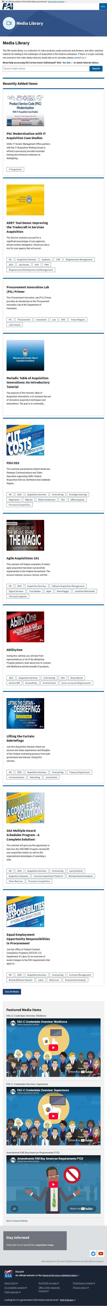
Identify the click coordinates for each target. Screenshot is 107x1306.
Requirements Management (79, 259)
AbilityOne (14, 650)
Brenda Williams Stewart (20, 980)
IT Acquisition (15, 169)
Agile (48, 591)
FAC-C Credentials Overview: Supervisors (27, 1084)
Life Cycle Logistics (18, 596)
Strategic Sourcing (78, 494)
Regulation (14, 499)
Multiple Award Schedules (81, 876)
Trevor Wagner (78, 319)
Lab (54, 319)
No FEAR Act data (48, 1283)
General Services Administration (59, 1275)
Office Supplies (77, 499)
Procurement (24, 319)
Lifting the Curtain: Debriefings (21, 738)
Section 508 (14, 683)
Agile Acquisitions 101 (23, 558)
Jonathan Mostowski (85, 591)
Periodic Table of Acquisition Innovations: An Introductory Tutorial (28, 382)
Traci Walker (35, 591)
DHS (63, 319)
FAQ (88, 1261)
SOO (37, 264)
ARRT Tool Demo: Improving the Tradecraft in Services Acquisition (27, 227)
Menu (103, 6)
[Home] (50, 6)
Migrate (29, 499)
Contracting (58, 494)
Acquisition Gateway (18, 876)
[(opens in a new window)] (8, 1273)
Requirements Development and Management (31, 269)
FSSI (63, 499)
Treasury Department (79, 772)
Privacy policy (80, 1288)
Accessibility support (14, 1288)
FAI (10, 259)
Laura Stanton (76, 870)
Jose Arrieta (51, 777)
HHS (63, 677)
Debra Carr (54, 980)
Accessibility (31, 683)
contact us (79, 57)
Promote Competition (19, 504)
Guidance (46, 259)
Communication (16, 777)
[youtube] (101, 1253)
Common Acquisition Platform (48, 876)
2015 (19, 494)
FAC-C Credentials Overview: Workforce (26, 1016)
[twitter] (93, 1253)
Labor (41, 980)
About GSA (10, 1283)
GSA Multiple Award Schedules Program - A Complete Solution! (23, 834)
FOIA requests (11, 1292)
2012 (11, 264)
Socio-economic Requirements (76, 683)
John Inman (14, 324)
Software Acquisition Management (68, 586)
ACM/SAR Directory (77, 1261)
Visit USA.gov (66, 1299)
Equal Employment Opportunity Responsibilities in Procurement (28, 938)
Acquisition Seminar (26, 259)
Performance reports (83, 1283)
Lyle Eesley (24, 264)
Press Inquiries (97, 1261)
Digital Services (16, 591)
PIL (10, 319)
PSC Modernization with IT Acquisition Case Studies (26, 135)
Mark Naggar (63, 591)
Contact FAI (63, 1261)
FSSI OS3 (13, 463)
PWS (46, 264)
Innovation (41, 319)
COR (58, 259)
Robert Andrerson (46, 499)
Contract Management (80, 974)
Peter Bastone (16, 881)
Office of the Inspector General (49, 1289)
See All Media (12, 991)
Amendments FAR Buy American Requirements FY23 (32, 1152)
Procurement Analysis (75, 980)
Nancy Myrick (76, 677)
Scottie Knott (49, 683)
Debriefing (35, 777)
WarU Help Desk (47, 1261)
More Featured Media (17, 1221)
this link (66, 62)
